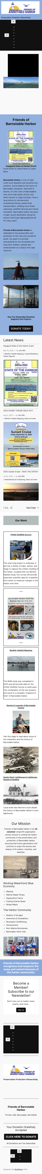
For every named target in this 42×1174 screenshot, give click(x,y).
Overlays (35, 57)
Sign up (21, 1010)
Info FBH (22, 350)
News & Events (30, 418)
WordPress (19, 1169)
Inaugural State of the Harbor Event (18, 346)
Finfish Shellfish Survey (21, 535)
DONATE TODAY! (21, 328)
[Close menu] (13, 21)
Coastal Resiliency (31, 354)
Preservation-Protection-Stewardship (15, 17)
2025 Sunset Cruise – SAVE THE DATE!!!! (20, 472)
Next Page (32, 508)
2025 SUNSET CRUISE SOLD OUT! (18, 411)
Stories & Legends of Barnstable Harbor (21, 706)
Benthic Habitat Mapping (14, 354)
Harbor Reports (9, 356)
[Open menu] (6, 35)
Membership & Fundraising (15, 479)
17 (11, 508)
